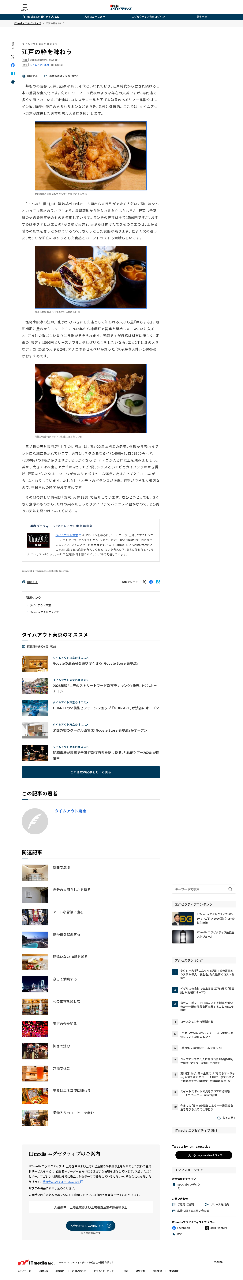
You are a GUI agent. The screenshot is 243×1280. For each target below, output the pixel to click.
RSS (126, 1270)
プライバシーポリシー (104, 1270)
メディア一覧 (24, 1270)
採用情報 (157, 1270)
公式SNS (43, 1270)
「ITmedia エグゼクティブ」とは (41, 16)
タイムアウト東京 (67, 535)
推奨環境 (173, 1270)
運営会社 (140, 1270)
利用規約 (218, 1261)
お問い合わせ (79, 1270)
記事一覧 (202, 16)
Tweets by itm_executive (191, 1146)
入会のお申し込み (94, 16)
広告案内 (60, 1270)
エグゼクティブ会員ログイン (148, 16)
